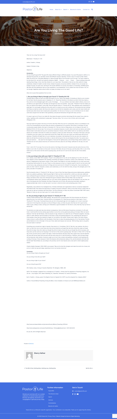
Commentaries (52, 403)
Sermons (58, 33)
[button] (61, 9)
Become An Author (75, 9)
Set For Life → (89, 368)
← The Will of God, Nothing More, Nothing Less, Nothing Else (40, 368)
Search (65, 9)
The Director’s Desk (53, 394)
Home (51, 9)
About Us (57, 9)
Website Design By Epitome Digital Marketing (68, 416)
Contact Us (86, 9)
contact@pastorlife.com (29, 2)
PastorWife (51, 390)
